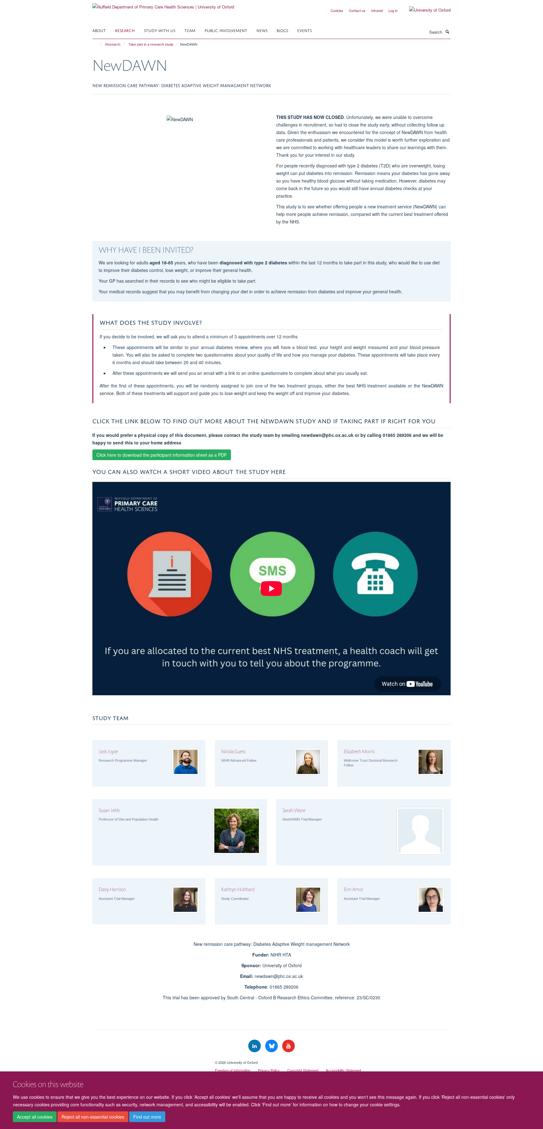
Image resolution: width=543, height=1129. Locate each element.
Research (125, 30)
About (99, 30)
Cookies (337, 10)
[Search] (447, 31)
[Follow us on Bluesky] (272, 1046)
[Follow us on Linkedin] (255, 1046)
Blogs (282, 30)
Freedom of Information (232, 1070)
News (261, 30)
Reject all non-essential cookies (93, 1117)
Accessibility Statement (343, 1070)
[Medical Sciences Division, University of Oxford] (149, 1060)
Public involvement (226, 30)
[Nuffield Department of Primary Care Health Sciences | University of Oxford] (163, 5)
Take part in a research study (151, 44)
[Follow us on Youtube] (288, 1046)
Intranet (377, 10)
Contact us (357, 10)
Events (304, 30)
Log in (393, 10)
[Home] (98, 44)
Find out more (147, 1117)
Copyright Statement (302, 1070)
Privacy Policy (269, 1070)
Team (189, 30)
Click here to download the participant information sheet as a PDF (161, 455)
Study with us (159, 30)
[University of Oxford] (425, 10)
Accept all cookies (34, 1117)
